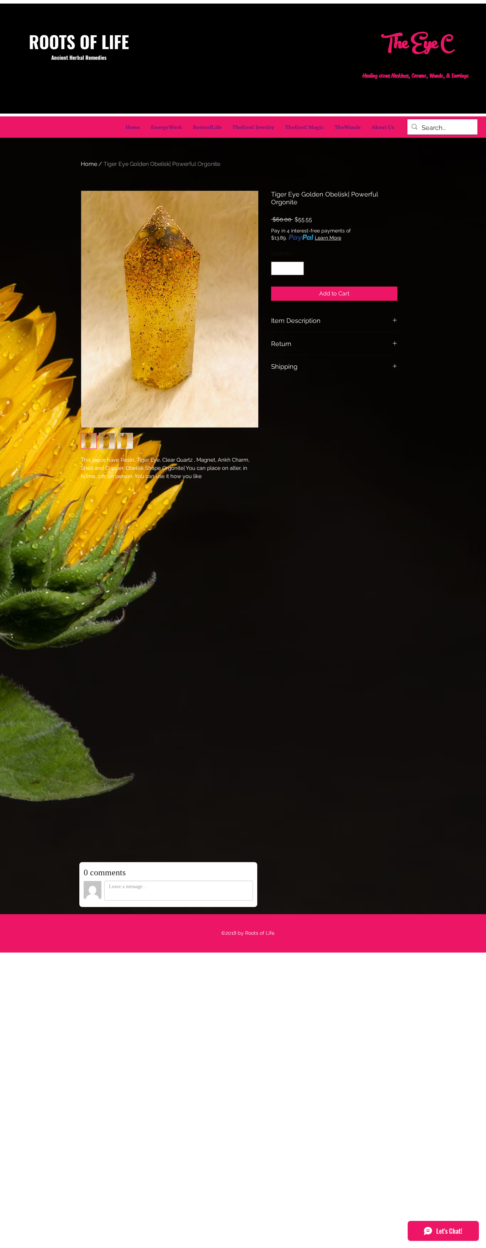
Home (89, 164)
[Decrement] (277, 268)
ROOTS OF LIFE (79, 41)
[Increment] (298, 268)
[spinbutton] (288, 268)
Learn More (328, 238)
